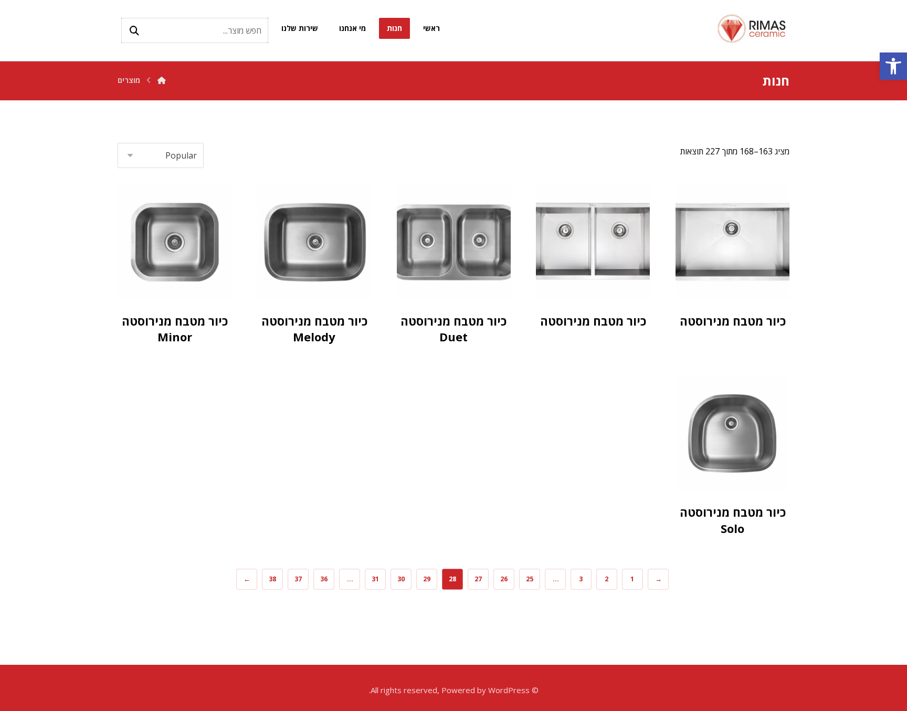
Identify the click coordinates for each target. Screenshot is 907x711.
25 (529, 578)
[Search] (134, 30)
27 (477, 578)
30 (400, 578)
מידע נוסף (719, 272)
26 (503, 578)
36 (323, 578)
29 (426, 578)
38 (272, 578)
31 (374, 578)
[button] (893, 66)
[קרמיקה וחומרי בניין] (752, 28)
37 (297, 578)
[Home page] (161, 80)
